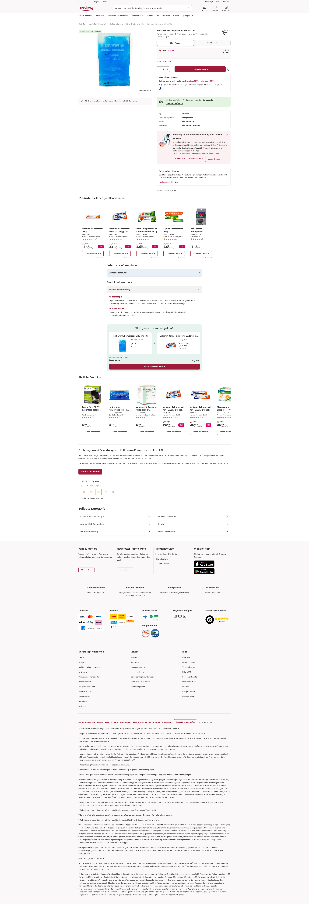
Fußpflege (82, 701)
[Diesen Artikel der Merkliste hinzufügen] (229, 69)
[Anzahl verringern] (159, 69)
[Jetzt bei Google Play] (211, 571)
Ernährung (82, 672)
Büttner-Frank (188, 121)
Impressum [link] (167, 722)
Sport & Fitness (84, 696)
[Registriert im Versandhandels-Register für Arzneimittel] (154, 618)
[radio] (160, 50)
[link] (146, 633)
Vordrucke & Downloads (140, 682)
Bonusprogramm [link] (84, 2)
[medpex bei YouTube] (185, 616)
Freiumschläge (188, 662)
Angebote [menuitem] (189, 15)
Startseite (81, 24)
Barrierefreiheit (188, 696)
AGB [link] (107, 722)
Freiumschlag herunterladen (142, 677)
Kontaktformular (162, 564)
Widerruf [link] (114, 722)
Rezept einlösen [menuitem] (85, 16)
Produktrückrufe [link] (189, 682)
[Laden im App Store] (211, 563)
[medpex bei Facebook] (175, 616)
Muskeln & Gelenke (116, 24)
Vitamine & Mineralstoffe (88, 677)
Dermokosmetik (84, 682)
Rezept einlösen (137, 672)
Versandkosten (188, 667)
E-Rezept (186, 657)
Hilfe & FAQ (186, 672)
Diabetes (82, 662)
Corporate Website (86, 722)
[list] (115, 59)
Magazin (97, 2)
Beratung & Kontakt (212, 2)
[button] (189, 159)
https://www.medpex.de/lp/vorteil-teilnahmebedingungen (165, 775)
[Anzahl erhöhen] (167, 69)
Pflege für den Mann (86, 686)
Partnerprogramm (137, 686)
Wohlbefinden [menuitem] (137, 15)
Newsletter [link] (134, 662)
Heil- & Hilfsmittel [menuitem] (163, 15)
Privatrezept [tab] (212, 43)
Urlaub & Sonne (84, 691)
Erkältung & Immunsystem (89, 667)
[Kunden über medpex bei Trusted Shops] (218, 619)
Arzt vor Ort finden (214, 159)
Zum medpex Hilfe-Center (166, 554)
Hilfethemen (226, 2)
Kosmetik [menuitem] (149, 15)
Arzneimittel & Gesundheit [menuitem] (117, 15)
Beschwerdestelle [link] (189, 677)
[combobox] (152, 8)
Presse (100, 722)
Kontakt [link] (185, 686)
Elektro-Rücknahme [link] (142, 722)
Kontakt (133, 657)
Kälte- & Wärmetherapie (135, 24)
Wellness (82, 706)
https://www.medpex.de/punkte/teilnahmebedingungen (148, 815)
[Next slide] (226, 410)
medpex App (107, 2)
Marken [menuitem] (176, 15)
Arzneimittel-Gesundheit (97, 24)
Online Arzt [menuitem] (99, 15)
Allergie (81, 657)
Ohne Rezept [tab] (175, 43)
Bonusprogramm (137, 667)
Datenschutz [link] (125, 722)
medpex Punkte (188, 691)
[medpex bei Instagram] (180, 616)
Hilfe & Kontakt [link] (161, 559)
